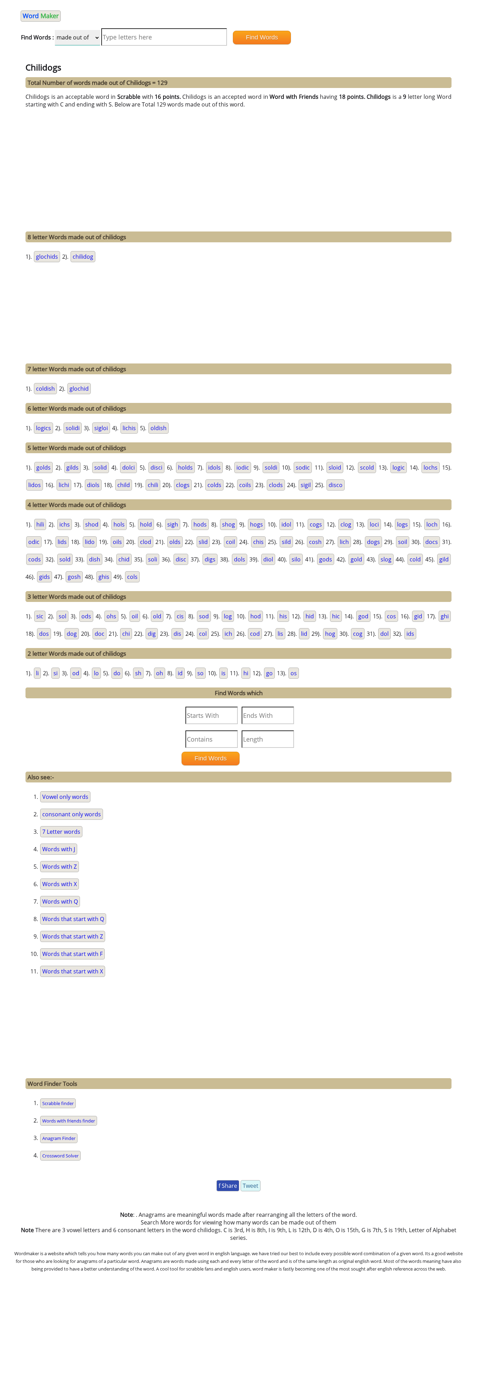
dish (94, 559)
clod (145, 542)
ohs (111, 616)
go (269, 673)
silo (296, 559)
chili (153, 485)
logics (43, 428)
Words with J (58, 849)
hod (255, 616)
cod (255, 634)
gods (325, 559)
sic (39, 616)
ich (228, 634)
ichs (64, 524)
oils (117, 542)
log (228, 616)
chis (258, 542)
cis (180, 616)
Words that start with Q (73, 919)
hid (310, 616)
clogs (183, 485)
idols (214, 467)
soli (152, 559)
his (283, 616)
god (363, 616)
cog (357, 634)
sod (204, 616)
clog (345, 524)
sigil (306, 485)
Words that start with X (72, 971)
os (294, 673)
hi (245, 673)
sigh (172, 524)
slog (386, 559)
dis (177, 634)
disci (156, 467)
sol (62, 616)
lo (96, 673)
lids (62, 542)
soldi (271, 467)
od (75, 673)
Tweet (250, 1186)
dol (384, 634)
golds (43, 467)
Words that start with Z (72, 936)
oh (159, 673)
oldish (159, 428)
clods (276, 485)
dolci (128, 467)
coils (245, 485)
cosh (315, 542)
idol (286, 524)
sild (286, 542)
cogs (316, 524)
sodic (303, 467)
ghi (445, 616)
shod (91, 524)
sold (65, 559)
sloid (335, 467)
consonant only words (71, 814)
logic (398, 467)
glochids (47, 256)
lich (344, 542)
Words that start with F (72, 954)
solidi (73, 428)
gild (444, 559)
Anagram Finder (58, 1138)
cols (132, 577)
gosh (74, 577)
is (223, 673)
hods (200, 524)
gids (44, 577)
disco (336, 485)
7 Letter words (61, 832)
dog (72, 634)
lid (304, 634)
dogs (373, 542)
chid (124, 559)
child (123, 485)
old (157, 616)
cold (415, 559)
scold (367, 467)
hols (119, 524)
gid (418, 616)
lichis (129, 428)
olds (175, 542)
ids (410, 634)
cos (391, 616)
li (37, 673)
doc (99, 634)
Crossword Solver (60, 1156)
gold (356, 559)
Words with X (59, 884)
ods (86, 616)
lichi (64, 485)
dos (44, 634)
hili (40, 524)
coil (230, 542)
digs (210, 559)
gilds (72, 467)
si (55, 673)
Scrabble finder (58, 1103)
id (180, 673)
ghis (103, 577)
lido (90, 542)
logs (402, 524)
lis (280, 634)
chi (126, 634)
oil (135, 616)
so (200, 673)
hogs (256, 524)
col (203, 634)
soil (402, 542)
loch (432, 524)
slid (203, 542)
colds (214, 485)
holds (185, 467)
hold (146, 524)
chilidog (83, 256)
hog (330, 634)
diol (268, 559)
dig (152, 634)
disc (181, 559)
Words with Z (59, 866)
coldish (45, 388)
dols (239, 559)
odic (33, 542)
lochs (431, 467)
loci (374, 524)
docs (431, 542)
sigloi (101, 428)
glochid (79, 388)
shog (228, 524)
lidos (34, 485)
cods (34, 559)
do (116, 673)
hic (336, 616)
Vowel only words (65, 797)
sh (138, 673)
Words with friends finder (68, 1121)
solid (100, 467)
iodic (242, 467)
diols (93, 485)
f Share (228, 1186)
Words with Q (60, 901)
